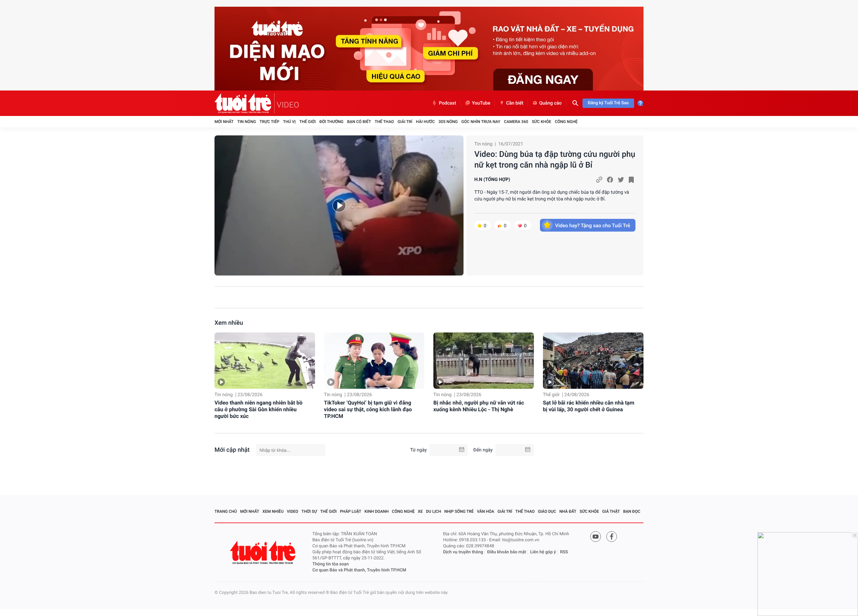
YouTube (481, 103)
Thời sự (309, 511)
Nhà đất (567, 511)
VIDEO (288, 105)
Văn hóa (485, 511)
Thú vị (289, 121)
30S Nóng (447, 121)
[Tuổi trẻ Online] (263, 552)
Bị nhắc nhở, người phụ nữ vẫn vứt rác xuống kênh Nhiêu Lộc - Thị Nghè (478, 406)
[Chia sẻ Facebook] (610, 180)
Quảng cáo (550, 103)
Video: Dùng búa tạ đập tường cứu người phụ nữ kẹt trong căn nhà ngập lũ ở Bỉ (554, 159)
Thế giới (307, 121)
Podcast (447, 103)
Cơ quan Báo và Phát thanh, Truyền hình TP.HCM (359, 570)
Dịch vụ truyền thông (463, 552)
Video (292, 511)
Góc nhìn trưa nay (481, 121)
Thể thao (384, 121)
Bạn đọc (631, 511)
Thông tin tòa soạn (330, 564)
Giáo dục (547, 511)
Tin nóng (246, 121)
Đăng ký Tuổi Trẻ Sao (608, 103)
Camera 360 (516, 121)
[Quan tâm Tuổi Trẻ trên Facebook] (611, 536)
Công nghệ (566, 121)
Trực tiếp (270, 121)
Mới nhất (224, 121)
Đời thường (331, 121)
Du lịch (433, 511)
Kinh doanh (377, 511)
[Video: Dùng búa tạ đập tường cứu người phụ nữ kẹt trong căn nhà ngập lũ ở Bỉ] (339, 205)
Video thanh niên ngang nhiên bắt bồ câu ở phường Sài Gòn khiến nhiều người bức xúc (258, 409)
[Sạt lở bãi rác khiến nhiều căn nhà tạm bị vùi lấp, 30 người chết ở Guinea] (593, 360)
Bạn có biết (359, 121)
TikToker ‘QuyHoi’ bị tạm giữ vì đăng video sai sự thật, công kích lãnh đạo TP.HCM (368, 409)
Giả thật (611, 511)
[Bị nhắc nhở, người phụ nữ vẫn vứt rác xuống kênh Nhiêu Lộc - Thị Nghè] (483, 360)
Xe (420, 511)
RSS (564, 552)
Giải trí (404, 121)
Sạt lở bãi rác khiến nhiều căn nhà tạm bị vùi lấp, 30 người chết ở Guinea (588, 406)
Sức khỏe (541, 121)
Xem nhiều (228, 322)
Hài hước (425, 121)
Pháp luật (350, 511)
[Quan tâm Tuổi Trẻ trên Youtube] (595, 536)
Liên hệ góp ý (543, 552)
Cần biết (515, 103)
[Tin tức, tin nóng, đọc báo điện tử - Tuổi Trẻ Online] (244, 103)
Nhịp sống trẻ (459, 511)
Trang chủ (225, 511)
